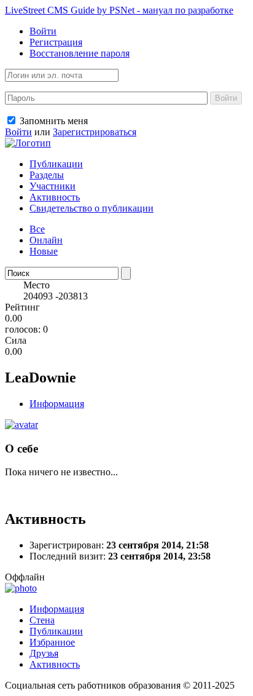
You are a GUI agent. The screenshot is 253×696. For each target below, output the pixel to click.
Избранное (52, 642)
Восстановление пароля (79, 53)
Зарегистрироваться (94, 132)
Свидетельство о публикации (91, 208)
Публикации (56, 164)
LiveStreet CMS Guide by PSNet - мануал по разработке (119, 10)
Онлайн (46, 240)
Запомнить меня (52, 121)
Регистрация (55, 42)
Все (37, 229)
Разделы (46, 175)
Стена (42, 620)
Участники (52, 186)
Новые (43, 251)
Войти (42, 31)
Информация (56, 403)
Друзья (43, 653)
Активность (54, 197)
